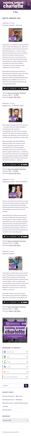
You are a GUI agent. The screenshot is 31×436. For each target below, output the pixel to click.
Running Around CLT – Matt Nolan (12, 399)
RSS (15, 97)
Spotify (11, 97)
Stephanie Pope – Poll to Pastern (15, 182)
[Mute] (22, 88)
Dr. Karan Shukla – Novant (12, 25)
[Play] (4, 88)
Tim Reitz (5, 406)
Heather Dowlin (8, 254)
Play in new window (13, 93)
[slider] (25, 88)
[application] (15, 88)
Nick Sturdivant (6, 410)
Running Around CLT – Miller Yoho (12, 396)
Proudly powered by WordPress (10, 432)
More (19, 97)
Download (23, 93)
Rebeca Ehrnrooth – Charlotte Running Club (15, 403)
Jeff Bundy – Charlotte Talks (13, 106)
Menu (16, 12)
